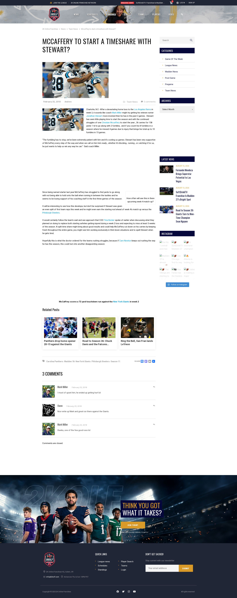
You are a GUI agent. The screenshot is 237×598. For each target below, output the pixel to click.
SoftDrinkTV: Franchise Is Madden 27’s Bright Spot (156, 3)
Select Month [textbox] (168, 109)
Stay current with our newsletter (160, 560)
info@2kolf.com (52, 577)
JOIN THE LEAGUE (60, 3)
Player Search (127, 561)
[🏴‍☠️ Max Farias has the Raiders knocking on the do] (177, 273)
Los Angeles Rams (142, 109)
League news (104, 561)
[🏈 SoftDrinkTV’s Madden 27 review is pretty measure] (177, 246)
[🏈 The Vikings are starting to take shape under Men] (165, 273)
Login (123, 570)
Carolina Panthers (54, 361)
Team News (132, 102)
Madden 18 (69, 361)
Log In (182, 3)
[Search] (182, 14)
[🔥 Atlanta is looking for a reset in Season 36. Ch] (189, 259)
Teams (124, 565)
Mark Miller (117, 112)
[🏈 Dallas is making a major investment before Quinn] (189, 273)
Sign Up (192, 3)
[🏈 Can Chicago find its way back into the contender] (177, 259)
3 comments (149, 102)
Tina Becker (109, 220)
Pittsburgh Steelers (51, 212)
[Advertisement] (99, 171)
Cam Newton (125, 240)
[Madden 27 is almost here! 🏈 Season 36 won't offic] (165, 259)
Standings (102, 570)
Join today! (132, 525)
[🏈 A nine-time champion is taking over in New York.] (189, 246)
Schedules (102, 565)
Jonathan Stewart (94, 116)
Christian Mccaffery (111, 122)
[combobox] (177, 109)
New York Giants (121, 301)
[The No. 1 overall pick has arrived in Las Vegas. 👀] (165, 246)
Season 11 (115, 361)
